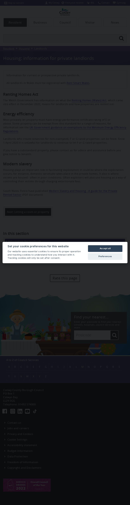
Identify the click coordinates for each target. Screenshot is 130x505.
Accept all (105, 248)
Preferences (105, 256)
